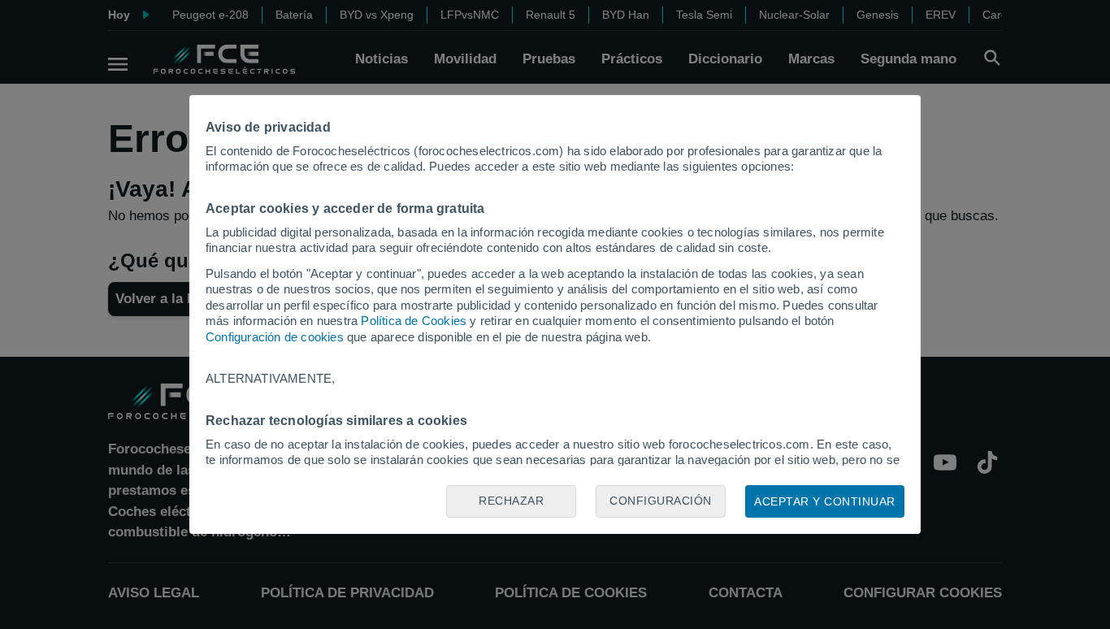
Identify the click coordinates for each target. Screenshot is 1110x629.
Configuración (660, 500)
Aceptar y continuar (824, 501)
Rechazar (511, 500)
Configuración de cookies (275, 337)
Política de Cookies (413, 321)
